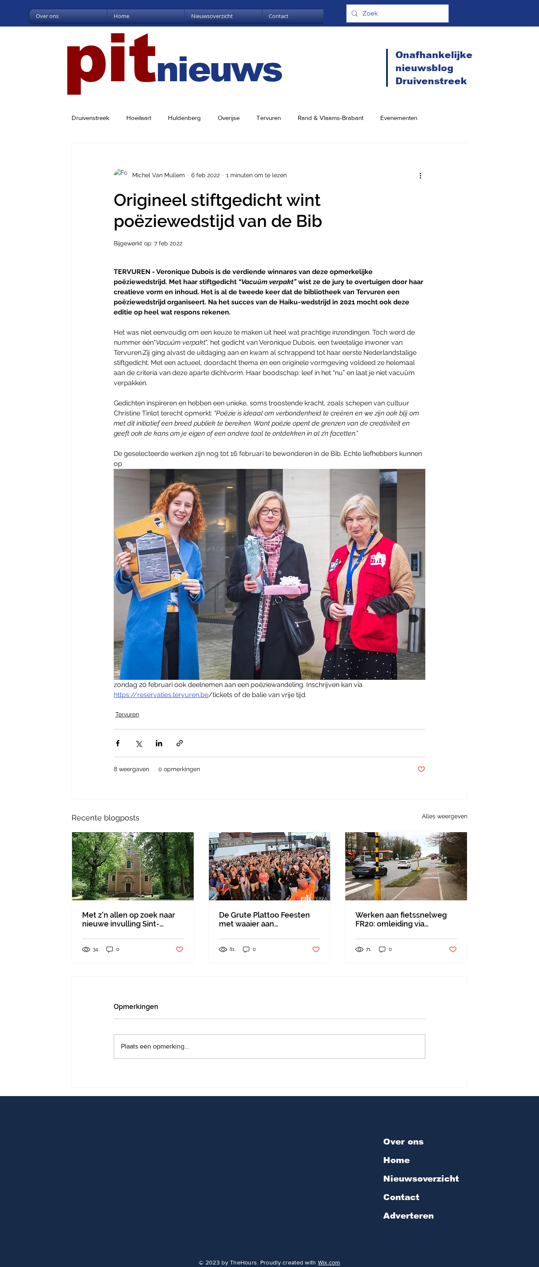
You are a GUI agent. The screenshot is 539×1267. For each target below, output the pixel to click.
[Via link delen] (180, 743)
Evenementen (398, 117)
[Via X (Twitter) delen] (138, 743)
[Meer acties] (420, 175)
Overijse (229, 117)
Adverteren (408, 1215)
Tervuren (268, 117)
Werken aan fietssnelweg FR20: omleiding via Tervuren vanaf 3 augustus (402, 919)
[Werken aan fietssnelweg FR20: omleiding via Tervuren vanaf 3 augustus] (406, 866)
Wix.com (329, 1262)
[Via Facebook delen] (118, 743)
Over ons (403, 1141)
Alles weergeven (444, 816)
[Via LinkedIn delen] (159, 743)
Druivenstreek (90, 117)
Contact (401, 1197)
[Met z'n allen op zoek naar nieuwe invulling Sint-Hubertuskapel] (133, 866)
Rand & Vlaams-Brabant (330, 117)
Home (396, 1160)
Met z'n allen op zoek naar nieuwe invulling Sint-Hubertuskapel (128, 919)
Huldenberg (184, 117)
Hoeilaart (138, 117)
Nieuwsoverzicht (421, 1178)
